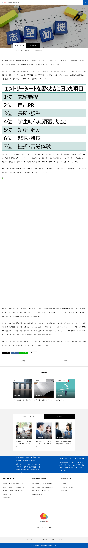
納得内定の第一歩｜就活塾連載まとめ (13, 484)
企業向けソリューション (68, 487)
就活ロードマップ (19, 46)
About (36, 540)
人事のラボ (64, 484)
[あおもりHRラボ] (4, 2)
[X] (43, 531)
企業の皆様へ (65, 490)
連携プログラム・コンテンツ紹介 (41, 490)
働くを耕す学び (7, 494)
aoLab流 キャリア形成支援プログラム (13, 490)
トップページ (28, 540)
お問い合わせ (44, 540)
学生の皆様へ (6, 497)
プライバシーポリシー (58, 540)
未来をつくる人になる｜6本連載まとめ (13, 487)
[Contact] (45, 531)
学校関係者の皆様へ (37, 494)
